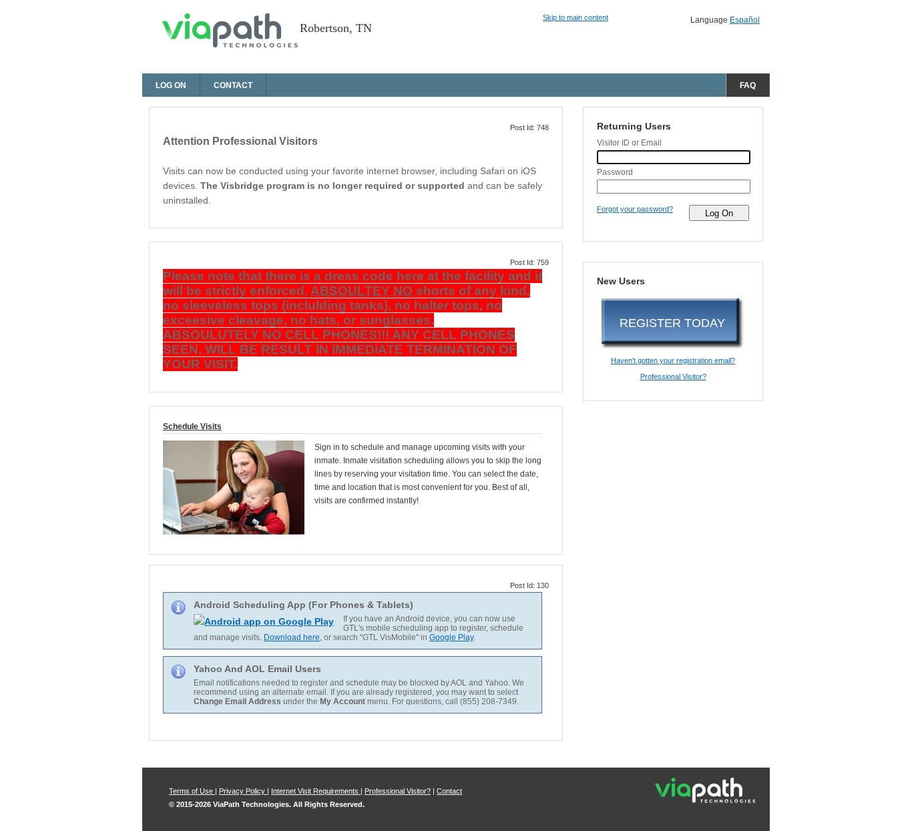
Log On (171, 85)
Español (745, 20)
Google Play (451, 637)
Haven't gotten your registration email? (673, 360)
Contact (233, 85)
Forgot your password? (635, 209)
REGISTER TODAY (672, 323)
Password (615, 172)
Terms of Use (192, 791)
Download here (292, 637)
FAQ (748, 85)
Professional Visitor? (673, 376)
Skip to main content (575, 17)
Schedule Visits (192, 426)
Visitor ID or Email (629, 143)
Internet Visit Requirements (316, 791)
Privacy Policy (243, 791)
